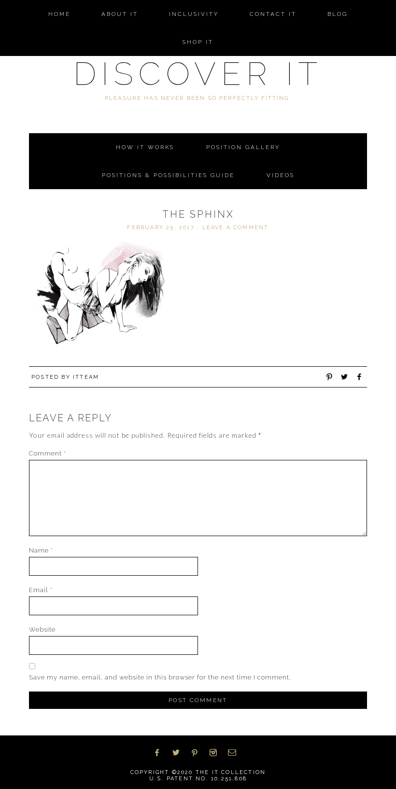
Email (41, 590)
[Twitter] (179, 752)
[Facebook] (160, 752)
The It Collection (231, 772)
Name (41, 550)
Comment (47, 453)
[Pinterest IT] (198, 752)
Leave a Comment (235, 227)
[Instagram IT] (216, 752)
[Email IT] (235, 752)
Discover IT (198, 73)
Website (42, 629)
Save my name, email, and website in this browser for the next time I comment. (160, 677)
